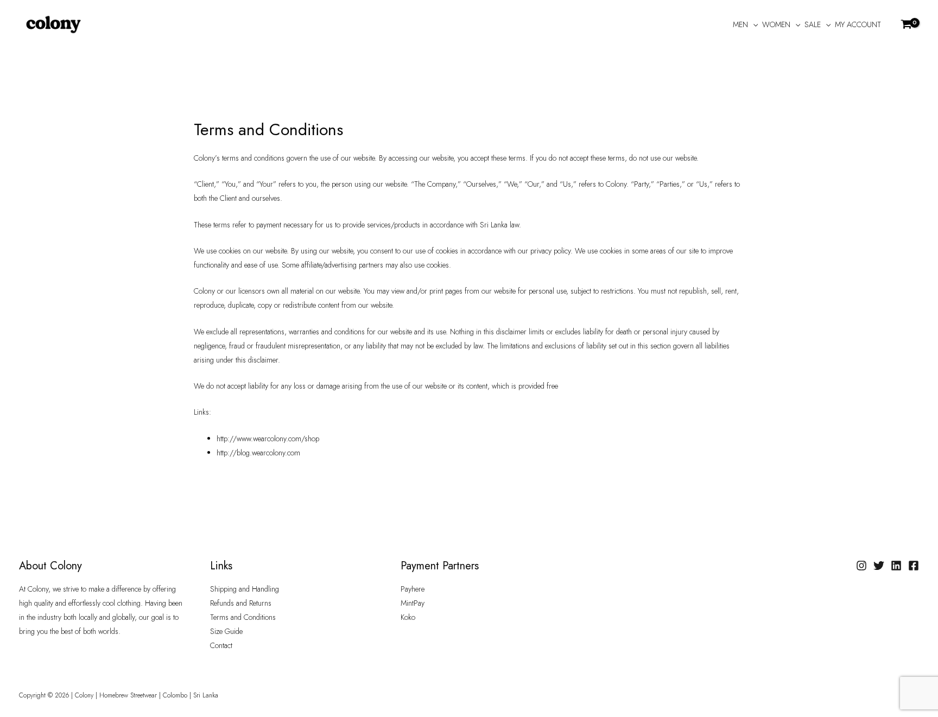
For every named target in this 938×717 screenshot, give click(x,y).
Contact (221, 645)
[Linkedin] (896, 565)
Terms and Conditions (243, 617)
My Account (858, 24)
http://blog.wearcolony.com (258, 452)
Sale (812, 24)
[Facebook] (913, 565)
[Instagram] (861, 565)
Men (740, 24)
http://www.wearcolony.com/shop (268, 438)
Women (776, 24)
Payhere (412, 588)
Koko (408, 617)
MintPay (412, 603)
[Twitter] (878, 565)
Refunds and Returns (240, 603)
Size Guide (226, 631)
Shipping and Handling (244, 588)
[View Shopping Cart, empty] (906, 24)
